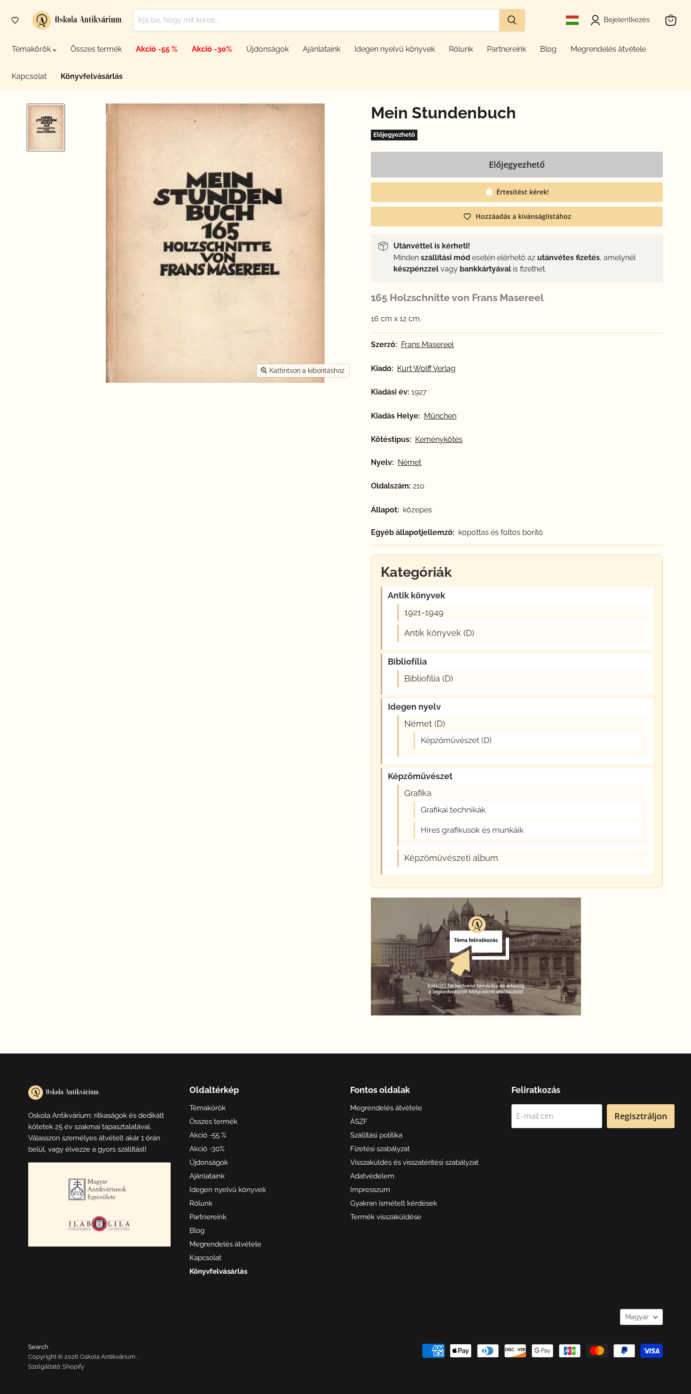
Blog (548, 49)
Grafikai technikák (453, 809)
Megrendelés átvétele (608, 49)
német (409, 462)
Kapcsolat (29, 76)
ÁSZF (359, 1121)
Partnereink (506, 49)
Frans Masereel (427, 345)
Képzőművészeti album (451, 858)
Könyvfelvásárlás (92, 76)
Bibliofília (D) (428, 678)
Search (38, 1346)
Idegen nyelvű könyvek (394, 49)
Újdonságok (267, 49)
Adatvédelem (372, 1176)
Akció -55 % (157, 49)
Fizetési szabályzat (380, 1149)
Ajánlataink (321, 49)
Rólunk (461, 49)
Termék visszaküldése (385, 1217)
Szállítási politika (376, 1135)
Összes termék (96, 49)
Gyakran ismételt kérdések (393, 1203)
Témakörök (32, 49)
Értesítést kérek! (522, 191)
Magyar (637, 1317)
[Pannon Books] (99, 1189)
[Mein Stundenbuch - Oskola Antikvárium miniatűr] (45, 127)
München (440, 416)
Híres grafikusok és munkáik (472, 830)
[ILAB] (99, 1223)
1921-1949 (424, 612)
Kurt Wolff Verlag (426, 368)
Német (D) (424, 723)
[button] (15, 20)
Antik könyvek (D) (439, 633)
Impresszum (370, 1189)
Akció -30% (212, 49)
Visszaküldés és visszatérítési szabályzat (414, 1162)
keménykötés (439, 439)
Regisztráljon (640, 1116)
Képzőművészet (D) (456, 740)
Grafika (418, 793)
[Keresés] (512, 20)
